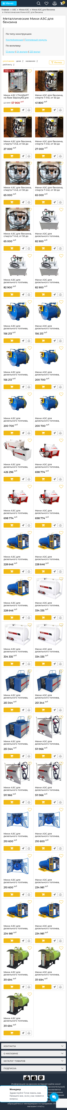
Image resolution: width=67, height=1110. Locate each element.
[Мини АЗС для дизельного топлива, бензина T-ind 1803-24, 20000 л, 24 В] (49, 680)
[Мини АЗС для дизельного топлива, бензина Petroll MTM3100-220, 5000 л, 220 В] (49, 404)
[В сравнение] (29, 110)
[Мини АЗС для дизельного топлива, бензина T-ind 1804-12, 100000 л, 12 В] (18, 957)
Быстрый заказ (23, 110)
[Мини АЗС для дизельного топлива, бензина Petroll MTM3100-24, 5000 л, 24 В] (18, 404)
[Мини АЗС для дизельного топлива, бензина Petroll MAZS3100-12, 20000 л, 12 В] (49, 865)
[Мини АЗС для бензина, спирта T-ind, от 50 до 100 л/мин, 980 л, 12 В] (49, 80)
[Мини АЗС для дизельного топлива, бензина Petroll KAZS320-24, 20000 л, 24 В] (49, 819)
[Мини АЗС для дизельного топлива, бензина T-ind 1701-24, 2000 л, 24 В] (18, 265)
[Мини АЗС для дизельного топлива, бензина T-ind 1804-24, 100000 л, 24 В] (49, 957)
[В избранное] (30, 71)
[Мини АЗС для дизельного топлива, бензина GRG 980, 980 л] (18, 450)
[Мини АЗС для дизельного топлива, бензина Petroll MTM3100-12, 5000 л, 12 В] (49, 357)
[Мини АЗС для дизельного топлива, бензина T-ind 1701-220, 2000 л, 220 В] (49, 265)
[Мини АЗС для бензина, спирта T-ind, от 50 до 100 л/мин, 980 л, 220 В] (49, 127)
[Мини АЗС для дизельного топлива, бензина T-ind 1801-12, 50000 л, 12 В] (18, 311)
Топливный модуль (36, 39)
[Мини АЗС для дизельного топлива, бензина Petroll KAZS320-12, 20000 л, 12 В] (18, 819)
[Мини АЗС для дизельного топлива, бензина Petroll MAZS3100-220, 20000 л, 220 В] (49, 911)
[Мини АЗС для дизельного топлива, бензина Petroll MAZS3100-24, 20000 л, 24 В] (18, 911)
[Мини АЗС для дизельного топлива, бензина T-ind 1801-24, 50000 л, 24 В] (49, 311)
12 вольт (10, 51)
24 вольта (22, 51)
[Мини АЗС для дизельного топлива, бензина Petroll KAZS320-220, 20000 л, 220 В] (18, 865)
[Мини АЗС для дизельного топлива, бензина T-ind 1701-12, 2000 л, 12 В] (49, 219)
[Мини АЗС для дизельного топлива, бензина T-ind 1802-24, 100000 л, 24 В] (49, 542)
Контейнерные (14, 39)
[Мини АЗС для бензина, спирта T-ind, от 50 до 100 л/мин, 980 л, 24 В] (18, 127)
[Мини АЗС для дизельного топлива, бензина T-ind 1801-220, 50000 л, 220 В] (18, 357)
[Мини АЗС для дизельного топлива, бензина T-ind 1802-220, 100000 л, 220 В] (18, 588)
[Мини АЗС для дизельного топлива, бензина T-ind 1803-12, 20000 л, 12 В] (18, 680)
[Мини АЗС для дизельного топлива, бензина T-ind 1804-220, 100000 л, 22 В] (18, 1004)
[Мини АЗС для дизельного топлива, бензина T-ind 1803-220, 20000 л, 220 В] (18, 727)
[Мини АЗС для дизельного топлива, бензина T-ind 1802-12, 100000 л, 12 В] (18, 542)
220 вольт (34, 51)
